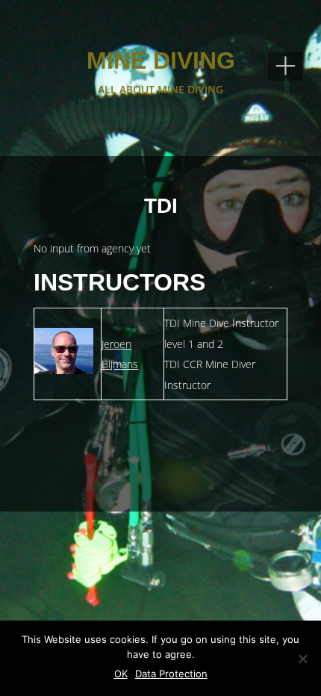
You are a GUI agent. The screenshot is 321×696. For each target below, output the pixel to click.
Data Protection (171, 674)
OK (121, 674)
